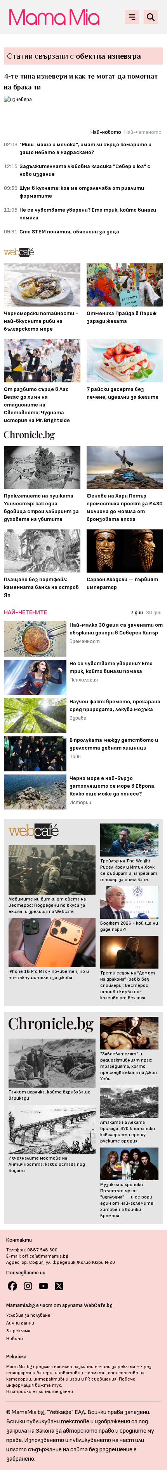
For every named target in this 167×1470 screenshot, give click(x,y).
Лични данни (20, 1323)
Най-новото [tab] (105, 132)
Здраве (78, 718)
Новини (14, 1339)
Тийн (75, 756)
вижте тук (48, 1385)
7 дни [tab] (136, 612)
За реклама (18, 1331)
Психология (84, 679)
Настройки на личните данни (39, 1392)
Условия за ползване (28, 1315)
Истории (80, 802)
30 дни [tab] (154, 612)
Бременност (85, 641)
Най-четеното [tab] (143, 132)
